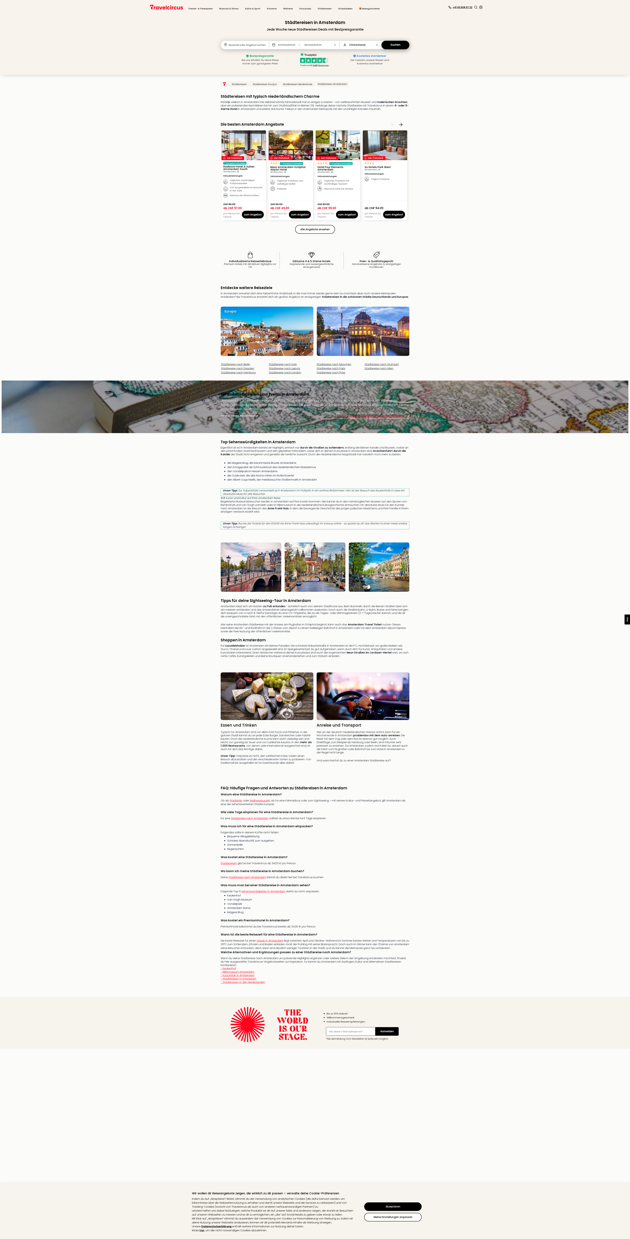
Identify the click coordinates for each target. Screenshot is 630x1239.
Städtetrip (236, 800)
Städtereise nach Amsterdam (250, 818)
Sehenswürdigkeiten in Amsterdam (263, 891)
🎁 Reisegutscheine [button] (369, 8)
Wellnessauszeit (260, 800)
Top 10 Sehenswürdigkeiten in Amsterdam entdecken (373, 415)
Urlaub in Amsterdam (270, 941)
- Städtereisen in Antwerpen (243, 980)
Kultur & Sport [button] (252, 8)
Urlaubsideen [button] (345, 8)
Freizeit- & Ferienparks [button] (201, 8)
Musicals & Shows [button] (229, 8)
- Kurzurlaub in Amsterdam (243, 978)
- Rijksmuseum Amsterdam (243, 977)
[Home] (224, 84)
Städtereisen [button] (325, 8)
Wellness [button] (288, 8)
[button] (475, 7)
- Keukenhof (243, 975)
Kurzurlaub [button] (305, 8)
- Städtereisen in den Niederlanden (243, 982)
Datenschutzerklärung (216, 1226)
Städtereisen (229, 863)
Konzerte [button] (272, 8)
